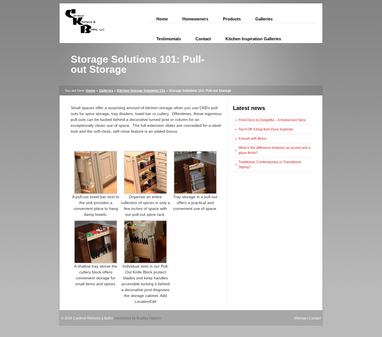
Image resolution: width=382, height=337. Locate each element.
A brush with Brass (253, 139)
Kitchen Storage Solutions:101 (141, 91)
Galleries (106, 91)
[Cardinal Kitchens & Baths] (83, 38)
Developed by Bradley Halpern (137, 318)
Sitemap (300, 318)
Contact (315, 318)
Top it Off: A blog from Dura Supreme (266, 129)
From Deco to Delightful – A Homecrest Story (272, 120)
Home (90, 91)
